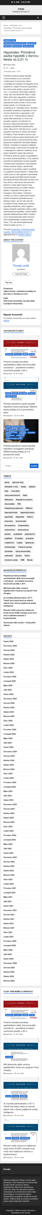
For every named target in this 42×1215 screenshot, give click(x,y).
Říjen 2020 (8, 950)
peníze (8, 534)
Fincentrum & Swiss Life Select (15, 43)
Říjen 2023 (8, 791)
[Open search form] (38, 17)
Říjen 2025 (8, 685)
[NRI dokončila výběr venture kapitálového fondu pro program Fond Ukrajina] (21, 1049)
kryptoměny (23, 525)
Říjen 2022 (8, 844)
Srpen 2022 (8, 853)
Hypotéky (7, 46)
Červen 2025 (9, 703)
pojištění (8, 538)
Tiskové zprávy (25, 547)
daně (25, 495)
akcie (7, 482)
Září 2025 (8, 690)
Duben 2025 (9, 712)
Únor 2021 (8, 932)
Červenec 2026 (10, 646)
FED (19, 504)
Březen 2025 (9, 716)
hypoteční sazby (19, 427)
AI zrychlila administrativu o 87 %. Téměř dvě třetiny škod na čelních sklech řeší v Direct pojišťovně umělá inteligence (21, 1108)
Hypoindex (8, 373)
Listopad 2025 (10, 681)
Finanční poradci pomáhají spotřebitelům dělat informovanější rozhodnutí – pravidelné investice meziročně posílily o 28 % (19, 366)
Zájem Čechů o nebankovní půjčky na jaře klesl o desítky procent (20, 291)
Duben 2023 (9, 818)
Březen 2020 (9, 981)
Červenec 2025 (10, 699)
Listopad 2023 (10, 787)
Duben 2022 (9, 871)
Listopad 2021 (10, 893)
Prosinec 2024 (10, 729)
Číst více (8, 282)
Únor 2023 (8, 826)
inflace (30, 517)
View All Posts (21, 274)
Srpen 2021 (8, 906)
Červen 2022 (9, 862)
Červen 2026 (9, 650)
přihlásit (6, 320)
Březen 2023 (9, 822)
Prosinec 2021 (10, 888)
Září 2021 (8, 901)
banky (8, 393)
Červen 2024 (9, 756)
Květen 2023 (9, 813)
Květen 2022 (9, 866)
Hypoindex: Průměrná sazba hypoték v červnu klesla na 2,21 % (19, 230)
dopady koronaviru (24, 500)
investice (18, 354)
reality (19, 543)
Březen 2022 (9, 875)
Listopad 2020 (10, 945)
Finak (21, 9)
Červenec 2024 (10, 751)
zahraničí (9, 556)
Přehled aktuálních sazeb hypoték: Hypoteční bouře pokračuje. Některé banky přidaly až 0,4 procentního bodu (20, 408)
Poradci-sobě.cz (24, 234)
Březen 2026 (9, 663)
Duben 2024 (9, 765)
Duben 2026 (9, 659)
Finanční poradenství (14, 508)
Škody (30, 560)
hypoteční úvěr (23, 430)
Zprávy (19, 556)
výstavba (9, 551)
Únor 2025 (8, 721)
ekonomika (9, 504)
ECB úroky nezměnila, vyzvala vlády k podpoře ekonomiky (19, 301)
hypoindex (31, 43)
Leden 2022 (9, 884)
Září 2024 (8, 743)
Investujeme (9, 416)
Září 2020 (8, 954)
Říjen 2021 (8, 897)
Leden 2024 (9, 778)
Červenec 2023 (10, 804)
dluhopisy (9, 500)
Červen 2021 (9, 915)
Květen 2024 (9, 760)
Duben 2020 (9, 976)
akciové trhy (17, 482)
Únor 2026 (8, 668)
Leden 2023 (9, 831)
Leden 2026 (9, 672)
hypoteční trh (11, 430)
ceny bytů (15, 491)
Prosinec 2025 (10, 677)
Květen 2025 (9, 707)
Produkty (19, 538)
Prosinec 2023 (10, 782)
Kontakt (7, 1169)
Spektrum (29, 543)
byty (6, 491)
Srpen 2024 (8, 747)
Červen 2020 (9, 968)
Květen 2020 (9, 972)
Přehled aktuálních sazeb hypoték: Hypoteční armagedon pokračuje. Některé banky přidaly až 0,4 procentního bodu (20, 450)
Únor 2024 (8, 773)
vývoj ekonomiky (23, 551)
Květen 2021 (9, 919)
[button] (3, 17)
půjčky (25, 354)
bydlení (15, 393)
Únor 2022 (8, 879)
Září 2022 (8, 849)
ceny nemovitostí (12, 495)
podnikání (18, 534)
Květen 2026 (9, 655)
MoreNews (15, 1213)
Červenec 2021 (10, 910)
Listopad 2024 (10, 734)
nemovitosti (10, 435)
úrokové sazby (11, 396)
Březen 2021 (9, 928)
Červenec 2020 (10, 963)
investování (21, 521)
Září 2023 (8, 796)
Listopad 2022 (10, 840)
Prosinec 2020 (10, 941)
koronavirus (17, 46)
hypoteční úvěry (12, 433)
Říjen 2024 (8, 738)
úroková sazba (28, 46)
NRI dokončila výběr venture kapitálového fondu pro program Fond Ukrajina (20, 591)
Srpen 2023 (8, 800)
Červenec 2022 (10, 857)
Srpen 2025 (8, 694)
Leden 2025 (9, 725)
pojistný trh (30, 534)
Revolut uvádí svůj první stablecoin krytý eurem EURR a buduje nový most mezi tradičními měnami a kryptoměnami (20, 1150)
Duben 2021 (9, 923)
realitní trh (20, 435)
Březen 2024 (9, 769)
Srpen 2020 (8, 959)
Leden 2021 (9, 937)
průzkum (30, 538)
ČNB (22, 560)
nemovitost (10, 530)
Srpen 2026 (8, 641)
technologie (10, 547)
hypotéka (22, 433)
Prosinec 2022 (10, 835)
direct (8, 1096)
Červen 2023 (9, 809)
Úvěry (32, 354)
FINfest (29, 508)
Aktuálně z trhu (9, 40)
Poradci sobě (10, 64)
